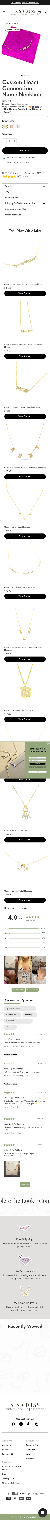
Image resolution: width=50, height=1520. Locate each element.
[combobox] (30, 760)
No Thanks (37, 771)
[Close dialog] (48, 743)
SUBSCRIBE (37, 763)
